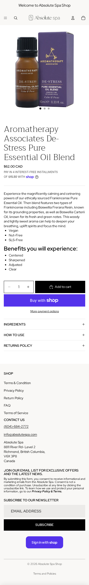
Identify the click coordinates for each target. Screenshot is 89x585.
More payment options (44, 311)
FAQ (7, 405)
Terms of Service (16, 413)
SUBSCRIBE (44, 525)
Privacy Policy (14, 390)
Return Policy (13, 398)
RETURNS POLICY (18, 345)
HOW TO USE (14, 335)
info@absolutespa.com (20, 434)
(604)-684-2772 (16, 426)
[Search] (15, 18)
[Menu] (5, 18)
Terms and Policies (44, 574)
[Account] (73, 18)
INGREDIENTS (15, 324)
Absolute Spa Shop (50, 564)
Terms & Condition (17, 383)
